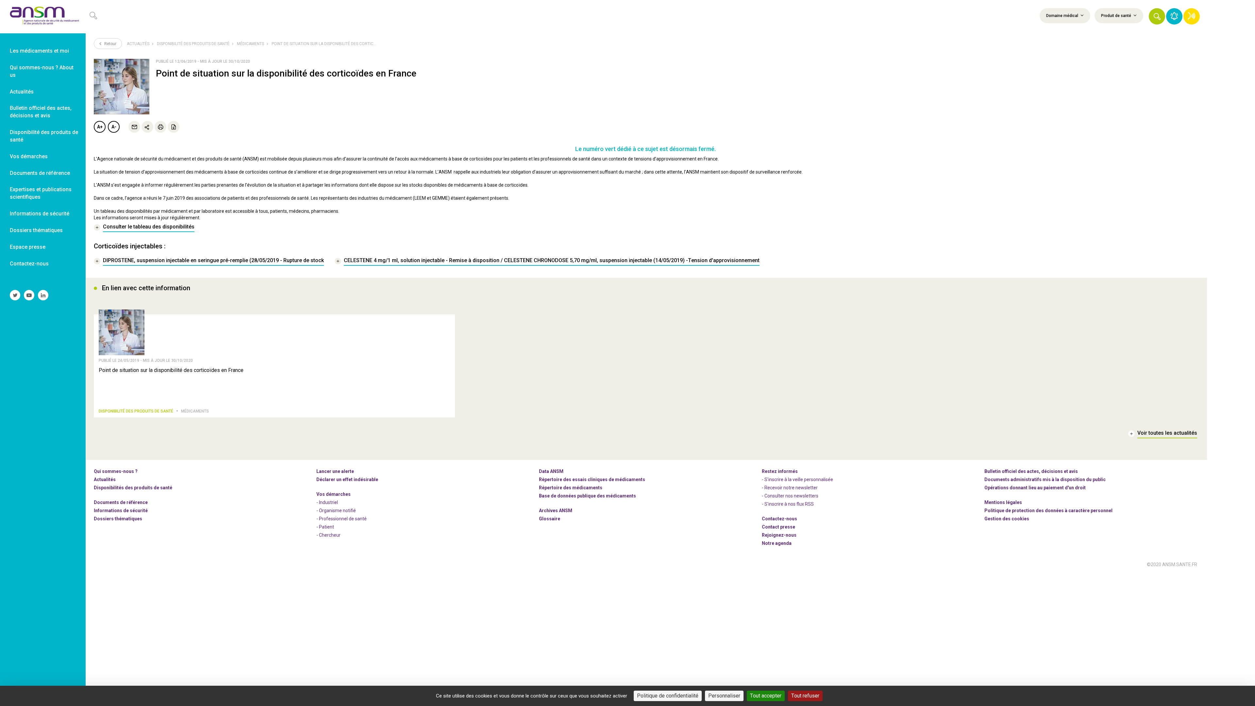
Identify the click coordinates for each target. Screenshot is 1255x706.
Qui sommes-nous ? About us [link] (42, 71)
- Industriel (327, 502)
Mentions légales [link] (1003, 502)
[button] (1157, 16)
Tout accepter (765, 696)
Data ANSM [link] (551, 471)
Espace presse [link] (27, 247)
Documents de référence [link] (40, 173)
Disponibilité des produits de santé (193, 44)
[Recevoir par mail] (134, 127)
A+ (100, 126)
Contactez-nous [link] (29, 264)
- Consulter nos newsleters (790, 495)
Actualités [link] (22, 92)
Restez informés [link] (780, 471)
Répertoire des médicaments (570, 487)
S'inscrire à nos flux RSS (789, 504)
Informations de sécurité (121, 510)
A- (113, 126)
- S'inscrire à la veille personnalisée (797, 479)
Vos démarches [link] (29, 156)
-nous (779, 535)
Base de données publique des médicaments (587, 495)
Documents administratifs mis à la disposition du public (1045, 479)
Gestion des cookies (1006, 518)
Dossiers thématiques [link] (36, 230)
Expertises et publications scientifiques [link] (41, 193)
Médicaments (250, 44)
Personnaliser (724, 696)
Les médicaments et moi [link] (39, 51)
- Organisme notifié (336, 510)
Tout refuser (805, 696)
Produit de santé (1116, 15)
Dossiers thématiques (118, 518)
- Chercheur (328, 535)
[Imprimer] (160, 127)
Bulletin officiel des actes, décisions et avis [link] (41, 112)
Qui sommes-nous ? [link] (116, 471)
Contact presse (778, 527)
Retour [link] (109, 44)
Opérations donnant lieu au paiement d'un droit (1035, 487)
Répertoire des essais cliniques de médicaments (592, 479)
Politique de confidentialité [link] (667, 696)
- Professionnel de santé (341, 518)
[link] (43, 16)
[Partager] (147, 127)
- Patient (325, 527)
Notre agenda (777, 543)
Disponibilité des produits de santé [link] (44, 136)
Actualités (138, 44)
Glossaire (549, 518)
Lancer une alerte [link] (335, 471)
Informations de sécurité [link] (39, 213)
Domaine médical (1062, 15)
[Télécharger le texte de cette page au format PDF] (173, 127)
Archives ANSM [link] (555, 510)
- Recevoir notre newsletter (790, 487)
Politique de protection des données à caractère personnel (1048, 510)
